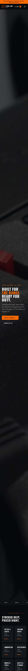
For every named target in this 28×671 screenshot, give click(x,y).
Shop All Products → (10, 318)
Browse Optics (8, 323)
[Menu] (24, 6)
